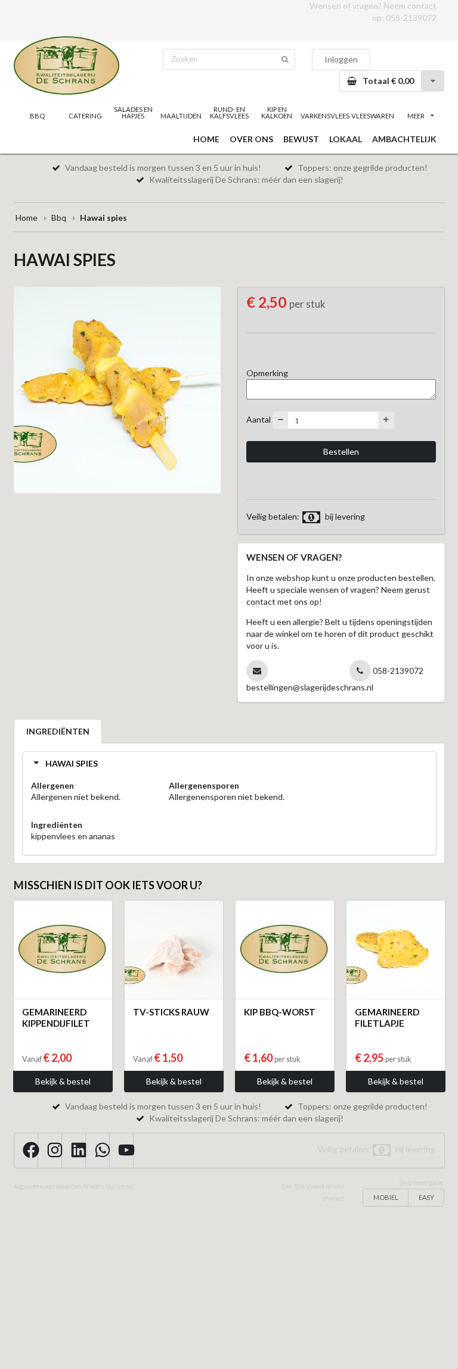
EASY (426, 1197)
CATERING (85, 116)
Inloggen (341, 59)
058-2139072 (411, 17)
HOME (206, 139)
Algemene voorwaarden (48, 1186)
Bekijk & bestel (63, 1081)
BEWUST (301, 139)
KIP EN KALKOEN (276, 112)
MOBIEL (385, 1197)
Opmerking (267, 373)
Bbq (58, 217)
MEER (416, 116)
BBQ (37, 116)
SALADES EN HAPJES (133, 112)
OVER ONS (251, 139)
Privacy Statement (109, 1186)
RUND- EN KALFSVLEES (229, 112)
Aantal (258, 419)
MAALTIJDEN (181, 116)
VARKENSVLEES (324, 116)
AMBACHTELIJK (404, 139)
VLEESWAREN (372, 116)
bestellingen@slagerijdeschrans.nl (309, 687)
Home (27, 217)
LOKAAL (345, 139)
